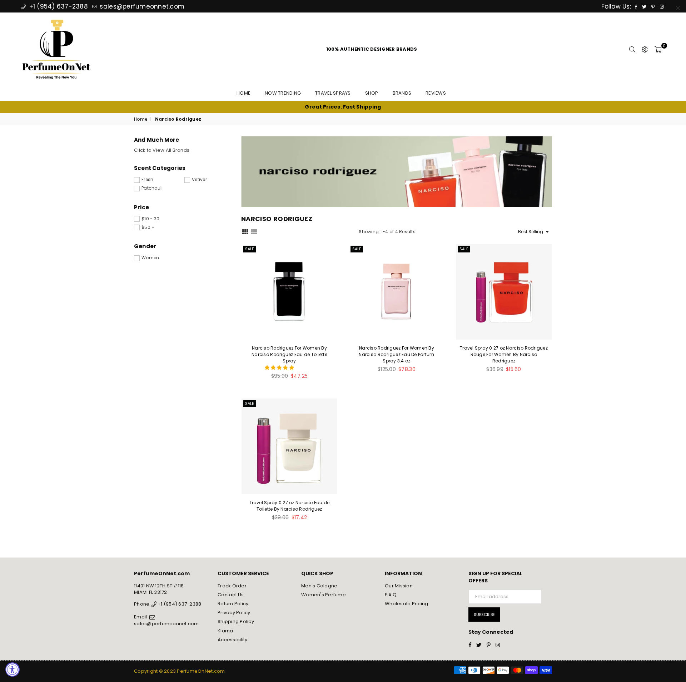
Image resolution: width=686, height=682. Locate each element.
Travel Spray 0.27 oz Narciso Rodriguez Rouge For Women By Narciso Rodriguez (504, 354)
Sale (249, 249)
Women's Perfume (323, 594)
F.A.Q (391, 594)
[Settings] (644, 49)
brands (402, 93)
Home (243, 93)
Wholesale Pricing (406, 603)
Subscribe (484, 614)
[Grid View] (245, 231)
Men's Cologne (319, 585)
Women (150, 258)
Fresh (147, 179)
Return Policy (233, 603)
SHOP (371, 93)
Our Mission (399, 585)
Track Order (232, 585)
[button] (280, 367)
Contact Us (231, 594)
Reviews (436, 93)
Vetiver (199, 179)
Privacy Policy (234, 612)
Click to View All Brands (161, 150)
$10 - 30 (150, 219)
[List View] (254, 231)
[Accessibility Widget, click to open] (12, 669)
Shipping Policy (236, 621)
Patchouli (152, 188)
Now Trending (283, 93)
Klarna (225, 630)
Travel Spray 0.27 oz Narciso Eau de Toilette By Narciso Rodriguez (289, 506)
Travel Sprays (333, 93)
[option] (343, 107)
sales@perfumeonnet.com (141, 6)
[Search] (632, 49)
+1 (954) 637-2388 (57, 6)
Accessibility (232, 639)
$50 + (148, 227)
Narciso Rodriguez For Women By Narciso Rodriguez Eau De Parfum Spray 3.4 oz (396, 354)
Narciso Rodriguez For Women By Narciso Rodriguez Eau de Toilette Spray (289, 354)
